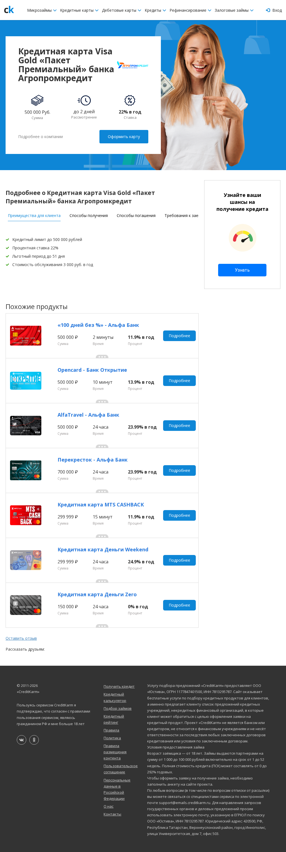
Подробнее (179, 335)
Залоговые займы (232, 10)
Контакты (112, 814)
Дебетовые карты (119, 10)
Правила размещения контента (115, 752)
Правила (111, 730)
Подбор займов (118, 708)
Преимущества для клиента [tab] (34, 215)
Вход (276, 10)
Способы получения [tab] (89, 215)
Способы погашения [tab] (136, 215)
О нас (108, 806)
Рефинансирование (189, 10)
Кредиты (153, 10)
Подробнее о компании (40, 136)
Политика (112, 737)
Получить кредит (119, 686)
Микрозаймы (40, 10)
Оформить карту (124, 136)
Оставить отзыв (21, 638)
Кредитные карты (77, 10)
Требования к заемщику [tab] (188, 215)
